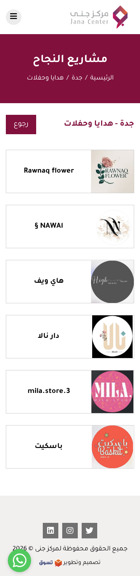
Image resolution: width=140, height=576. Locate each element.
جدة (77, 78)
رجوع (21, 124)
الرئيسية (102, 78)
